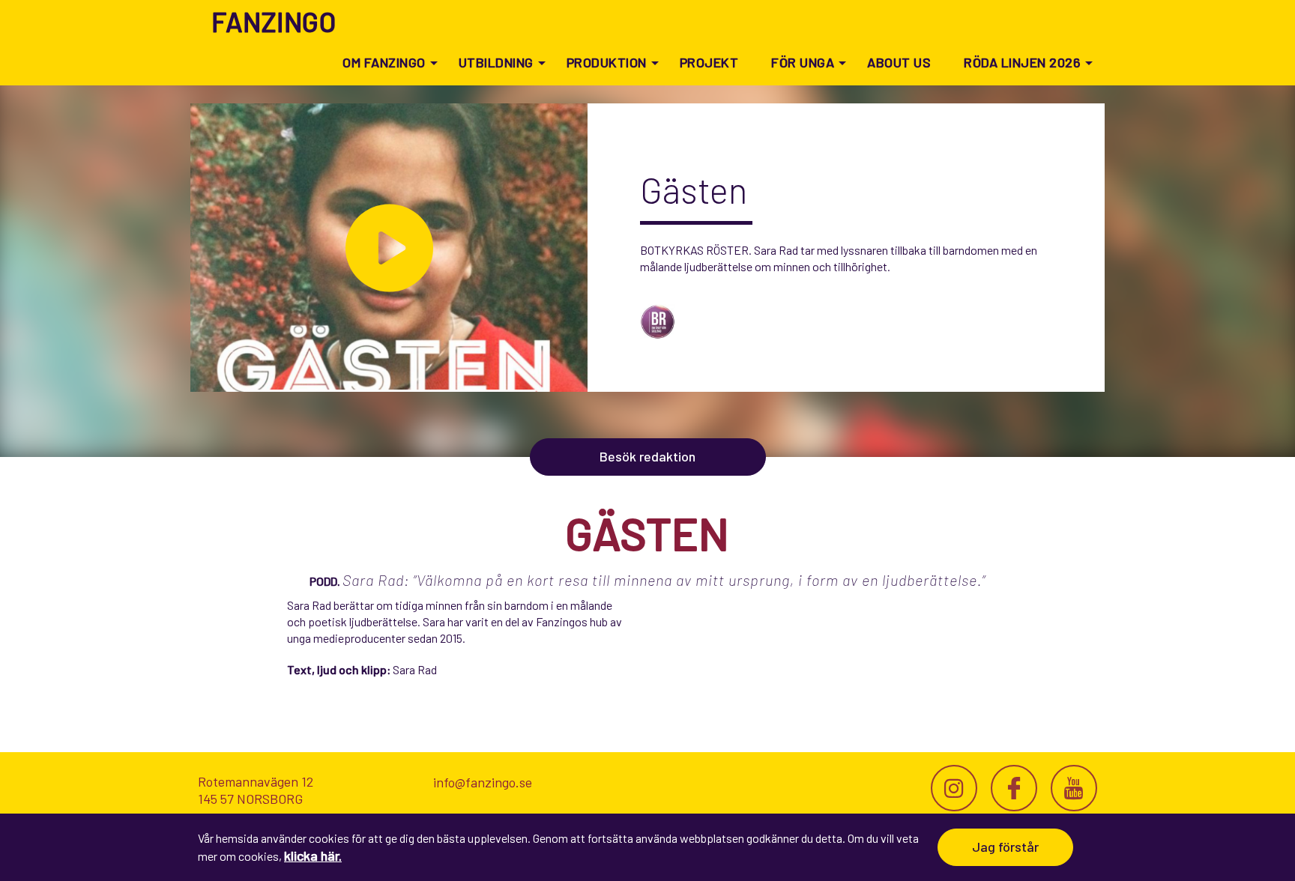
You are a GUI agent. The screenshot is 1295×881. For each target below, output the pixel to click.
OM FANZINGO (384, 62)
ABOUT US (899, 62)
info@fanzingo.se (482, 782)
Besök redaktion (647, 456)
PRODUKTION (607, 62)
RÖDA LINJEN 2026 (1022, 62)
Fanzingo (273, 21)
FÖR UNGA (802, 62)
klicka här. (313, 855)
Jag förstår (1005, 846)
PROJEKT (709, 62)
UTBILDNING (496, 62)
